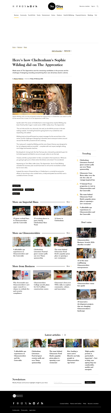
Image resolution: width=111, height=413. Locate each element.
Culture (53, 15)
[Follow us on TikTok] (34, 6)
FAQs (84, 403)
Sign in (93, 6)
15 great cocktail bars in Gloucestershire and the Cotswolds (21, 220)
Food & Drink (31, 15)
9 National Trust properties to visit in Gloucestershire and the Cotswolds (87, 187)
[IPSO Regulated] (18, 395)
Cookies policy (15, 410)
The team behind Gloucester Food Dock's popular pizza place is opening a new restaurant (62, 254)
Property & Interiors (81, 15)
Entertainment (46, 15)
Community (23, 15)
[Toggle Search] (98, 6)
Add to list (67, 51)
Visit (96, 15)
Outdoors (59, 15)
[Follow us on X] (25, 6)
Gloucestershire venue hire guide (85, 284)
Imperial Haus (16, 185)
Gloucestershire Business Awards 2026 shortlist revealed (85, 242)
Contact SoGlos (64, 403)
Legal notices (32, 410)
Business (16, 15)
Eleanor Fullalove (18, 78)
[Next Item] (65, 335)
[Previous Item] (62, 335)
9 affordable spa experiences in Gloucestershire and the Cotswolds (87, 210)
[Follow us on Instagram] (22, 6)
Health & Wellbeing (69, 15)
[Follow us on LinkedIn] (28, 6)
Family (38, 15)
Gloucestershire (17, 189)
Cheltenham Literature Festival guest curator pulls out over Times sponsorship (41, 254)
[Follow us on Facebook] (17, 6)
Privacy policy (24, 410)
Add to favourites (57, 51)
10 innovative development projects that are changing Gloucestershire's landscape (85, 306)
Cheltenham (29, 189)
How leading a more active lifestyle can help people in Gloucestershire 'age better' (73, 356)
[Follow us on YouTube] (31, 6)
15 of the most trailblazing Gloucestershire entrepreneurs (83, 264)
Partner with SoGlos (75, 403)
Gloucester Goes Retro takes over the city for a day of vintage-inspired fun (87, 176)
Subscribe (89, 382)
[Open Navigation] (13, 6)
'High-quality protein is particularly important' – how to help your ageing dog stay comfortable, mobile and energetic (91, 360)
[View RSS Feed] (36, 6)
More (68, 202)
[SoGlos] (55, 6)
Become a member (85, 6)
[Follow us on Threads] (20, 6)
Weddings (90, 15)
